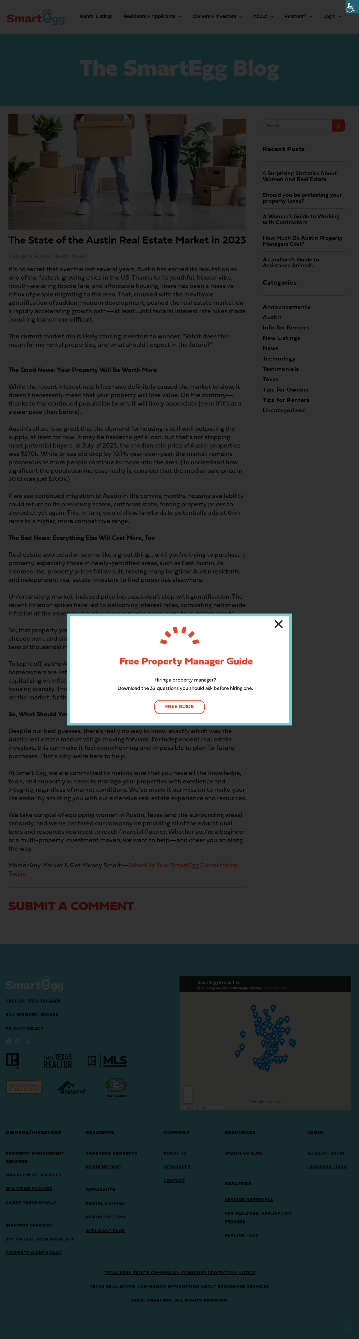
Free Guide (179, 707)
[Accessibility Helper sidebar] (352, 6)
